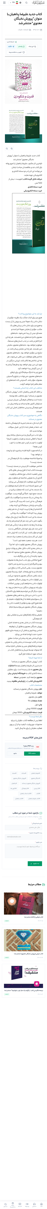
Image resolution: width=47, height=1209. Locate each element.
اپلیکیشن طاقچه (18, 681)
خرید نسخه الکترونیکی (33, 191)
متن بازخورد (38, 842)
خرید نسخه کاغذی (35, 187)
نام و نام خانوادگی (36, 824)
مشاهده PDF (32, 753)
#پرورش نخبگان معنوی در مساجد (31, 783)
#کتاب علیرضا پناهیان (34, 799)
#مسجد (14, 773)
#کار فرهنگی (25, 788)
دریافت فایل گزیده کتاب (32, 179)
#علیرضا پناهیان (35, 773)
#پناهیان (14, 783)
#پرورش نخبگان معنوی (19, 778)
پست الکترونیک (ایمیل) (35, 833)
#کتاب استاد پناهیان (25, 794)
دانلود (15, 753)
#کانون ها (14, 788)
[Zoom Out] (7, 149)
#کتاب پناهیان (19, 799)
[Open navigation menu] (4, 2)
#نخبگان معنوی (35, 778)
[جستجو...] (26, 3)
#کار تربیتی (37, 788)
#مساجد (23, 773)
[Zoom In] (12, 149)
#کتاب (38, 794)
